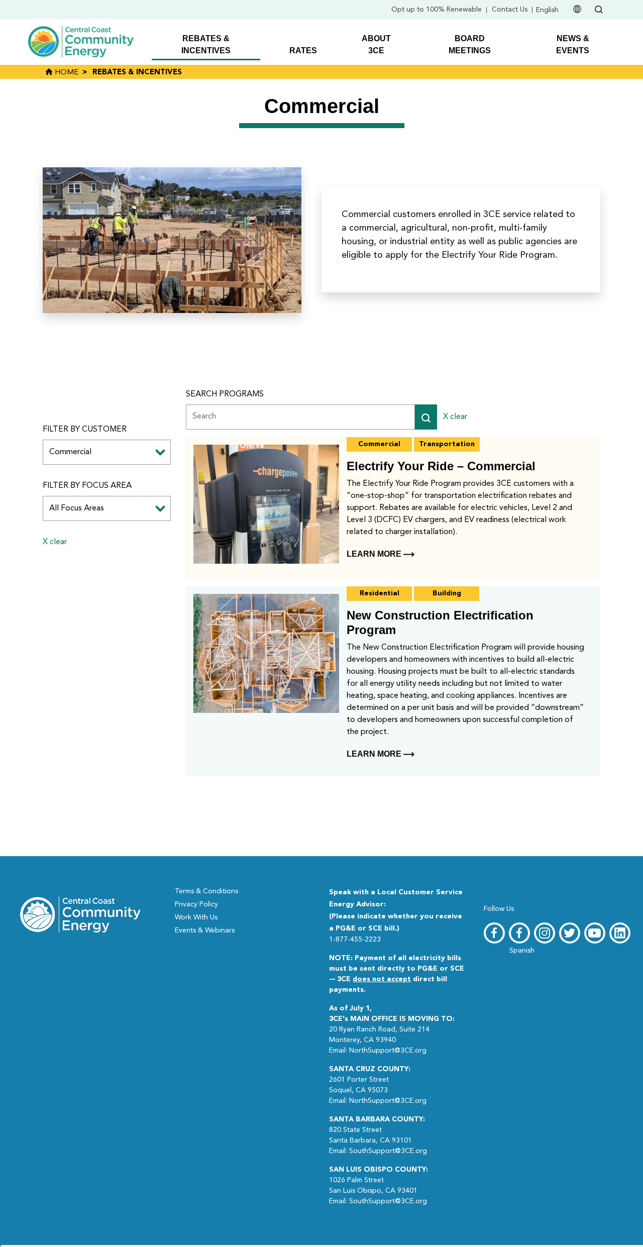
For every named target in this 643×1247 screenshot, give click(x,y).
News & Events (572, 44)
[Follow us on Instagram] (544, 933)
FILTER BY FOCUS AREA (87, 486)
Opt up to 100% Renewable (436, 9)
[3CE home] (80, 913)
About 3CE (376, 44)
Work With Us (196, 917)
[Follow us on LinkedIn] (619, 933)
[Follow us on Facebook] (494, 933)
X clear (55, 542)
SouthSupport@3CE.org (388, 1151)
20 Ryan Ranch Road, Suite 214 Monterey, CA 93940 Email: (392, 1029)
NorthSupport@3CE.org (387, 1050)
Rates (303, 50)
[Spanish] (519, 933)
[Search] (426, 417)
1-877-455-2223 (355, 939)
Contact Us (509, 9)
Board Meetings (470, 44)
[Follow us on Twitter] (569, 933)
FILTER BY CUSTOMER (85, 430)
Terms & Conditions (206, 891)
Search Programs (225, 394)
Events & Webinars (205, 930)
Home (65, 72)
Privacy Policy (196, 904)
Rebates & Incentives (206, 44)
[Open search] (599, 9)
